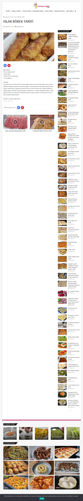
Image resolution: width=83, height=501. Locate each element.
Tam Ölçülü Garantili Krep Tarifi (73, 152)
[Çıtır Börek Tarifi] (62, 310)
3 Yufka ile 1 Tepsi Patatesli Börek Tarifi (73, 180)
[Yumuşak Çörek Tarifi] (62, 208)
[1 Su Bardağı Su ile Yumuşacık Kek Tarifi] (62, 366)
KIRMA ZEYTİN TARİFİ (73, 337)
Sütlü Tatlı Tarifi (72, 105)
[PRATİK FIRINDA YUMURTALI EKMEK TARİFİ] (62, 37)
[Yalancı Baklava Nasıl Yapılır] (62, 259)
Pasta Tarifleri (49, 11)
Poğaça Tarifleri (16, 11)
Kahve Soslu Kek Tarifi (74, 166)
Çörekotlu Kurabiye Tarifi (73, 99)
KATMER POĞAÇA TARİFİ (72, 120)
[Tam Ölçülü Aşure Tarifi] (62, 380)
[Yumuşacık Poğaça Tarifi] (62, 86)
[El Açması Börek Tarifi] (62, 161)
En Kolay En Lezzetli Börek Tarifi (73, 316)
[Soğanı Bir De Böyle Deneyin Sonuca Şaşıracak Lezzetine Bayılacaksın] (62, 301)
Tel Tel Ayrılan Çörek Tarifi (73, 386)
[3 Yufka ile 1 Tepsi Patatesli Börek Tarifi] (62, 181)
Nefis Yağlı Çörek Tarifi (72, 221)
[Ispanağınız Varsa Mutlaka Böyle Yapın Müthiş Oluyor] (62, 394)
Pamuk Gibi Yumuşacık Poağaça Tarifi (73, 57)
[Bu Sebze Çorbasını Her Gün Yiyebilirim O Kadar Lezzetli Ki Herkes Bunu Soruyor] (62, 402)
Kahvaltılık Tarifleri (38, 11)
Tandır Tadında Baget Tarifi (73, 79)
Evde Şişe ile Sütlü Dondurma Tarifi (72, 186)
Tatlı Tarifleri (70, 11)
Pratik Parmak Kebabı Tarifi (73, 352)
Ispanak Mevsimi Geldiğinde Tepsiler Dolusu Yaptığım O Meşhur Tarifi (73, 266)
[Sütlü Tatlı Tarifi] (62, 107)
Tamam (42, 498)
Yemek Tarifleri (26, 11)
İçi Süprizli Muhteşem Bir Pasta (73, 323)
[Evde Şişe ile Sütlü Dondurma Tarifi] (62, 187)
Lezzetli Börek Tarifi (25, 438)
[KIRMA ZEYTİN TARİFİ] (62, 338)
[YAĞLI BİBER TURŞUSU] (62, 373)
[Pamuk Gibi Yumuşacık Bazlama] (62, 230)
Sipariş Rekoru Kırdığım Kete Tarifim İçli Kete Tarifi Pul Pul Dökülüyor (73, 136)
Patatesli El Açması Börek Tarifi (73, 214)
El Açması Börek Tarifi (74, 159)
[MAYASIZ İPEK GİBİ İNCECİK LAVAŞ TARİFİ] (62, 237)
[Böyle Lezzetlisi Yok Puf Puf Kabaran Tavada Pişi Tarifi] (62, 146)
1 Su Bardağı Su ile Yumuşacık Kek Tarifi (73, 365)
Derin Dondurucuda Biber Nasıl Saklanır (57, 437)
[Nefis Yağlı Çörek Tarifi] (62, 223)
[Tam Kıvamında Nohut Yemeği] (62, 360)
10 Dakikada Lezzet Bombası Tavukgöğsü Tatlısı (73, 345)
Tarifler (8, 11)
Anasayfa (6, 17)
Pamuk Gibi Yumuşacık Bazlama (73, 229)
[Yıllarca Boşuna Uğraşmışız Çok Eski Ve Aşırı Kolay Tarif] (62, 276)
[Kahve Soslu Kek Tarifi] (62, 168)
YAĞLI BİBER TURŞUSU (73, 371)
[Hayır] (81, 497)
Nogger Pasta (71, 250)
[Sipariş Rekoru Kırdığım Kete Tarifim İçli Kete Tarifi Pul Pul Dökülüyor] (62, 136)
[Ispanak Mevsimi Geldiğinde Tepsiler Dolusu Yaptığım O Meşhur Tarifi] (62, 266)
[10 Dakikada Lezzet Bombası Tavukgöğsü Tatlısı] (62, 345)
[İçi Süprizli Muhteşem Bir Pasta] (62, 325)
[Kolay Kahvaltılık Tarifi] (62, 244)
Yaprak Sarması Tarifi (74, 71)
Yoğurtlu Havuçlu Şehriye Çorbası (72, 200)
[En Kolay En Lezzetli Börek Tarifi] (62, 318)
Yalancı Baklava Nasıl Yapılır (73, 258)
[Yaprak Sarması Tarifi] (62, 73)
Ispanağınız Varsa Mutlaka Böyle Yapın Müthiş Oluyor (73, 394)
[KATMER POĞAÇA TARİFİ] (62, 122)
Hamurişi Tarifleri (59, 11)
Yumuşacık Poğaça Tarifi (73, 85)
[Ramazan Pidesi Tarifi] (62, 332)
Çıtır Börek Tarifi (72, 308)
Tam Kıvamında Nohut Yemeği (73, 358)
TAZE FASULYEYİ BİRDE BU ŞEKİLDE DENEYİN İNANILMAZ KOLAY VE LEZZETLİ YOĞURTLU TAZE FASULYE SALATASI (74, 47)
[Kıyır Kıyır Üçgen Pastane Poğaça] (62, 129)
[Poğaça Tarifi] (41, 5)
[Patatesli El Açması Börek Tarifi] (62, 216)
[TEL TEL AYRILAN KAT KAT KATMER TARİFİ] (62, 114)
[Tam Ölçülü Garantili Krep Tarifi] (62, 154)
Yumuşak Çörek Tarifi (73, 206)
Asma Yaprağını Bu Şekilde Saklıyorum (73, 91)
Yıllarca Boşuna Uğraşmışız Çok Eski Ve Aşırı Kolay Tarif (73, 275)
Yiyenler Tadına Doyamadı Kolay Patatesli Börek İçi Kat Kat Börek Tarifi (74, 284)
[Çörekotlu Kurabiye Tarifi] (62, 100)
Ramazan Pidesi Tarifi (73, 330)
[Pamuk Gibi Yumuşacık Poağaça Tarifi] (62, 58)
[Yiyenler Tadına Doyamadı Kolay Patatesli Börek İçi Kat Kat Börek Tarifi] (62, 284)
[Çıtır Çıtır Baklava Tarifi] (62, 66)
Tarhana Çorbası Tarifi (8, 437)
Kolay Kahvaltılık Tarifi (72, 243)
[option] (10, 433)
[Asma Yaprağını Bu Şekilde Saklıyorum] (62, 93)
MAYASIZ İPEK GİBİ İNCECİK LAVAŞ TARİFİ (73, 236)
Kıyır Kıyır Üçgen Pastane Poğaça (72, 128)
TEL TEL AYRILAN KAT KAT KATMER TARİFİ (73, 113)
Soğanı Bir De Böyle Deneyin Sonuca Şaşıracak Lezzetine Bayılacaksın (73, 301)
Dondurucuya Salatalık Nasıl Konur (72, 437)
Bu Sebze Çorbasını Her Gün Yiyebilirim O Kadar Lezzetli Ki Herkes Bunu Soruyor (73, 403)
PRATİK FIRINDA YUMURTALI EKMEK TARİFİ (73, 36)
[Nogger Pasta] (62, 252)
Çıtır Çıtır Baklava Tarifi (72, 65)
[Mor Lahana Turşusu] (62, 293)
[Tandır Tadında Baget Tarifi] (62, 80)
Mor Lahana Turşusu (73, 291)
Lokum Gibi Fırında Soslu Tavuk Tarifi (73, 193)
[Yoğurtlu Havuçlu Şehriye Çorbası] (62, 201)
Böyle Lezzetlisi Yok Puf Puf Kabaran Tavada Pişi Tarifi (73, 145)
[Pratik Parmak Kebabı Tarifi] (62, 352)
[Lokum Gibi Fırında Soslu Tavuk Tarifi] (62, 194)
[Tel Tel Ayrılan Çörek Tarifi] (62, 387)
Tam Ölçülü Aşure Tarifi (72, 379)
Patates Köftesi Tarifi (41, 438)
